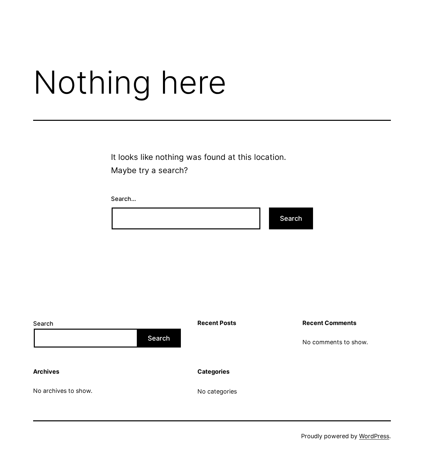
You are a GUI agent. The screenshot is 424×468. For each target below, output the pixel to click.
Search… (123, 198)
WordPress (374, 436)
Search (43, 323)
